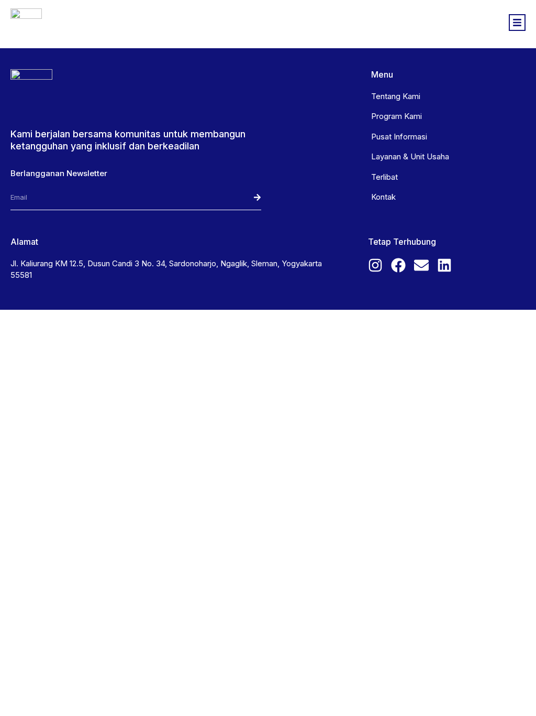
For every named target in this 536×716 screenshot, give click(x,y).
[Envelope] (421, 265)
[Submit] (236, 198)
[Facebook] (398, 265)
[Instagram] (375, 265)
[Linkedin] (444, 265)
